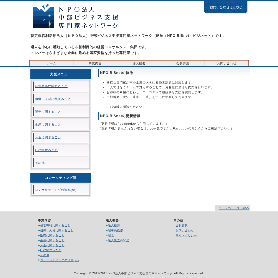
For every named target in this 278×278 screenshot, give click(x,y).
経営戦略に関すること (51, 86)
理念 (111, 235)
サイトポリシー (186, 235)
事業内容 (95, 63)
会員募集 (182, 63)
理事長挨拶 (115, 230)
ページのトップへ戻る (234, 208)
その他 (40, 163)
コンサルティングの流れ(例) (56, 189)
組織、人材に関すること (53, 99)
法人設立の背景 (118, 240)
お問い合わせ (227, 63)
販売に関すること (48, 111)
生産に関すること (48, 124)
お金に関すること (48, 137)
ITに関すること (46, 150)
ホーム (51, 63)
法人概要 (139, 63)
